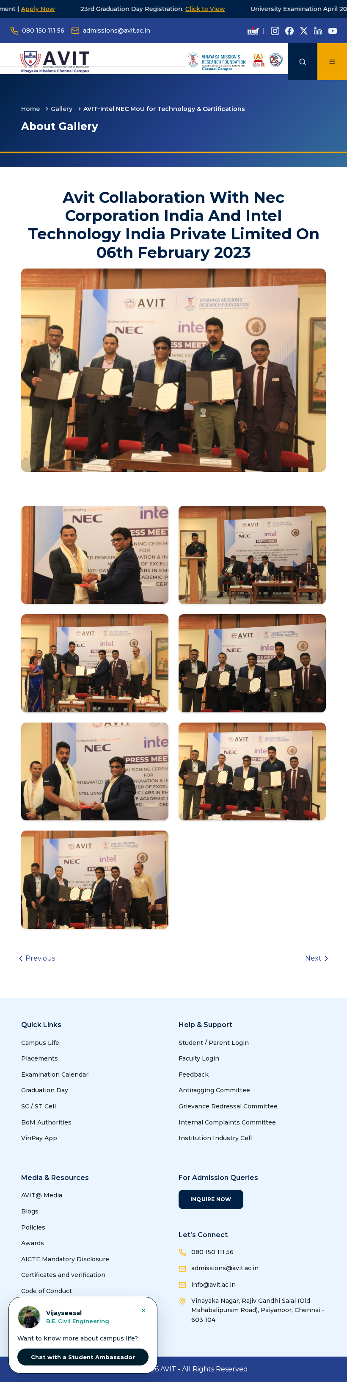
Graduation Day (44, 1090)
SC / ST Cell (38, 1106)
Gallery (61, 109)
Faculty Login (199, 1058)
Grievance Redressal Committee (228, 1106)
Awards (32, 1243)
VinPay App (39, 1138)
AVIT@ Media (41, 1195)
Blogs (30, 1211)
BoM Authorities (46, 1122)
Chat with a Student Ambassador (83, 1357)
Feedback (194, 1074)
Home (30, 109)
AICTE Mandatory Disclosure (65, 1259)
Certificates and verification (63, 1275)
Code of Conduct (46, 1291)
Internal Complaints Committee (227, 1122)
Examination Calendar (54, 1074)
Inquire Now (210, 1199)
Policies (33, 1227)
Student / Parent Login (214, 1043)
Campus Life (40, 1043)
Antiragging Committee (214, 1090)
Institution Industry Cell (215, 1138)
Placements (39, 1058)
